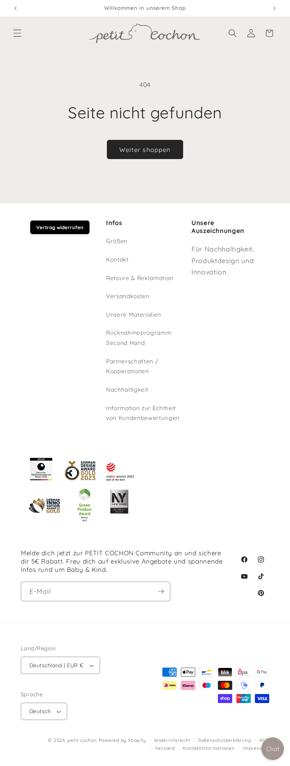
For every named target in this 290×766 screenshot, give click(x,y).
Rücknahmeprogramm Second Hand (138, 337)
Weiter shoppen (145, 149)
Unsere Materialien (133, 314)
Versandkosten (128, 296)
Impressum (256, 748)
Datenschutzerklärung (224, 740)
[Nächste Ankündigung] (274, 8)
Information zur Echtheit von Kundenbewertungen (143, 413)
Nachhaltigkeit (127, 389)
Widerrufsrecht (172, 740)
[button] (17, 33)
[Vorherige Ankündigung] (15, 8)
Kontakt (117, 259)
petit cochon (82, 740)
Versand (165, 748)
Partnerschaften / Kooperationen (132, 366)
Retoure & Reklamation (139, 278)
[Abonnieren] (161, 591)
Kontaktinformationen (208, 748)
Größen (117, 241)
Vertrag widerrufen (59, 227)
